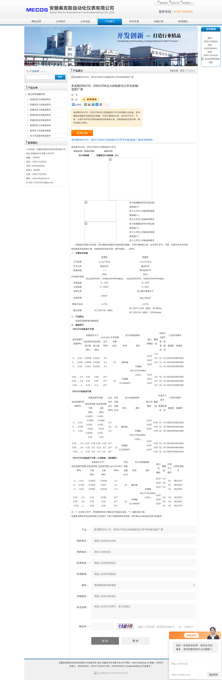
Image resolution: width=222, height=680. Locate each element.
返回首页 (164, 3)
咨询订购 (82, 132)
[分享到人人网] (97, 104)
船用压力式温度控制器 (40, 130)
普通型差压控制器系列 (40, 115)
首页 (182, 70)
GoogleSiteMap (133, 666)
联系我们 (186, 3)
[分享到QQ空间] (85, 104)
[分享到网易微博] (101, 104)
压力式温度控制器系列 (40, 136)
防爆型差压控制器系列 (40, 120)
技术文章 (134, 21)
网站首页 (36, 21)
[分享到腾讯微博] (93, 104)
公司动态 (85, 21)
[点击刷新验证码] (125, 626)
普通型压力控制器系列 (40, 99)
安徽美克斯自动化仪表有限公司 (76, 9)
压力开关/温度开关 (36, 94)
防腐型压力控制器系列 (40, 110)
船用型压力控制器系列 (40, 125)
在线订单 (175, 3)
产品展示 (110, 21)
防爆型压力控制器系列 (40, 104)
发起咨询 (213, 674)
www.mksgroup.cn (140, 662)
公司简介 (61, 21)
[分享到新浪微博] (89, 104)
